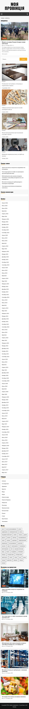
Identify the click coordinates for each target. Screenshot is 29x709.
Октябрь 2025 (5, 229)
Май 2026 (4, 211)
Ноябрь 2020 (5, 375)
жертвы (14, 537)
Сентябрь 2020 (5, 380)
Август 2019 (5, 413)
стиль (15, 557)
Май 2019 (4, 418)
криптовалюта (5, 548)
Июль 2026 (4, 205)
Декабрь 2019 (5, 402)
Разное (3, 81)
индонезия (4, 543)
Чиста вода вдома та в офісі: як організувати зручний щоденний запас (13, 172)
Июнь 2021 (4, 362)
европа (9, 537)
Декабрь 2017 (5, 451)
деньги (3, 537)
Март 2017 (4, 472)
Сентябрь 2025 (5, 232)
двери (25, 534)
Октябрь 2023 (5, 294)
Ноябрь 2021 (5, 351)
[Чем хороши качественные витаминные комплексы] (14, 686)
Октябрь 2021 (5, 353)
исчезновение (12, 543)
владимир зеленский (7, 534)
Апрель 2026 (5, 213)
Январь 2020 (5, 399)
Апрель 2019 (5, 421)
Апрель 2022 (5, 337)
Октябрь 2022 (5, 324)
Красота (4, 489)
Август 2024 (5, 267)
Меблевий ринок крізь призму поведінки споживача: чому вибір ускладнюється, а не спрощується (12, 177)
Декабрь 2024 (5, 256)
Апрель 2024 (5, 278)
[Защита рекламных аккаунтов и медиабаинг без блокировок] (14, 578)
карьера (4, 546)
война (15, 534)
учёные (21, 560)
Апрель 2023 (5, 308)
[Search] (27, 14)
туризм (3, 560)
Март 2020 (4, 394)
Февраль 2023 (5, 313)
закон (3, 540)
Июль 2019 (4, 415)
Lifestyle (4, 481)
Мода (3, 491)
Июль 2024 (4, 270)
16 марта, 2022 (9, 45)
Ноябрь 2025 (5, 227)
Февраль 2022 (5, 343)
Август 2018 (5, 434)
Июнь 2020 (4, 386)
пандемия (13, 551)
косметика (22, 546)
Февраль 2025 (5, 251)
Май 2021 (4, 364)
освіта (7, 551)
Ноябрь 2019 (5, 405)
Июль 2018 (4, 437)
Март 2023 (4, 310)
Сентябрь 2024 (5, 265)
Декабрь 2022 (5, 318)
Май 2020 (4, 389)
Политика (4, 38)
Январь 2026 (5, 221)
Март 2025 (4, 248)
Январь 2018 (5, 448)
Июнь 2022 (4, 332)
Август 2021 (5, 359)
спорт (10, 557)
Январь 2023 (5, 316)
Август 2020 (5, 383)
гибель (20, 534)
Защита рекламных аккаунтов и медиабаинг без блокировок (13, 168)
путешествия (19, 554)
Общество (4, 502)
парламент (20, 551)
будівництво (5, 532)
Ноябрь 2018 (5, 429)
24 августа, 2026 (10, 592)
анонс (19, 529)
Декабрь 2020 (5, 372)
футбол (3, 563)
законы (8, 540)
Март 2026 (4, 216)
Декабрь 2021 (5, 348)
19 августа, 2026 (9, 698)
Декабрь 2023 (5, 289)
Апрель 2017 (5, 469)
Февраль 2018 (5, 445)
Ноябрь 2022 (5, 321)
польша (4, 554)
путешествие (10, 554)
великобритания (14, 532)
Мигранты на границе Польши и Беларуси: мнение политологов (13, 42)
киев (9, 546)
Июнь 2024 (4, 273)
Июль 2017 (4, 461)
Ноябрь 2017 (5, 453)
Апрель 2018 (5, 442)
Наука (3, 494)
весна (21, 532)
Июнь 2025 (4, 240)
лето (12, 548)
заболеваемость (22, 537)
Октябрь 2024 (5, 262)
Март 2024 (4, 281)
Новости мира (5, 497)
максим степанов (19, 548)
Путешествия (5, 510)
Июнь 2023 (4, 302)
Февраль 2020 (5, 397)
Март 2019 (4, 424)
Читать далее (4, 53)
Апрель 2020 (5, 391)
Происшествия (5, 508)
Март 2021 (4, 370)
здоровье (14, 540)
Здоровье (4, 486)
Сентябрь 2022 (5, 327)
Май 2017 (4, 467)
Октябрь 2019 (5, 407)
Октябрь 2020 (5, 378)
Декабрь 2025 (5, 224)
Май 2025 (4, 243)
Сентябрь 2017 (5, 456)
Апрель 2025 (5, 246)
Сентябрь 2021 (5, 356)
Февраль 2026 (5, 219)
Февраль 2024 (5, 283)
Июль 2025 (4, 238)
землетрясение (22, 540)
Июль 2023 (4, 300)
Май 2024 (4, 275)
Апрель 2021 (5, 367)
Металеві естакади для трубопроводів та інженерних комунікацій (12, 182)
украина (15, 560)
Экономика (4, 521)
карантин (20, 543)
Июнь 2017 (4, 464)
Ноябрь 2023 (5, 291)
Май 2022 (4, 335)
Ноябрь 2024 (5, 259)
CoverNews (22, 705)
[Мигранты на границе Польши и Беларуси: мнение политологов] (14, 31)
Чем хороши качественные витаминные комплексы (12, 187)
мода (3, 551)
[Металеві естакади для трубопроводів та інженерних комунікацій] (14, 659)
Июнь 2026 (4, 208)
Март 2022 (4, 340)
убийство (9, 560)
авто (3, 529)
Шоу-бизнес (5, 518)
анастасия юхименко (11, 529)
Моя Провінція (14, 6)
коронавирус (15, 546)
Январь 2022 (5, 345)
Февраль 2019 (5, 426)
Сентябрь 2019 (5, 410)
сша (20, 557)
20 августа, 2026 (10, 646)
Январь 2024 (5, 286)
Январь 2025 (5, 254)
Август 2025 (5, 235)
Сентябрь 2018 (5, 432)
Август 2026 (5, 203)
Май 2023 (4, 305)
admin (4, 45)
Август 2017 (5, 459)
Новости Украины (6, 499)
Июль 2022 (4, 329)
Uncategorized (5, 483)
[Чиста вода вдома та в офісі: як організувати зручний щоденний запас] (14, 605)
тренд (24, 557)
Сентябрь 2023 (5, 297)
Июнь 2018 (4, 440)
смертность (4, 557)
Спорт (3, 516)
